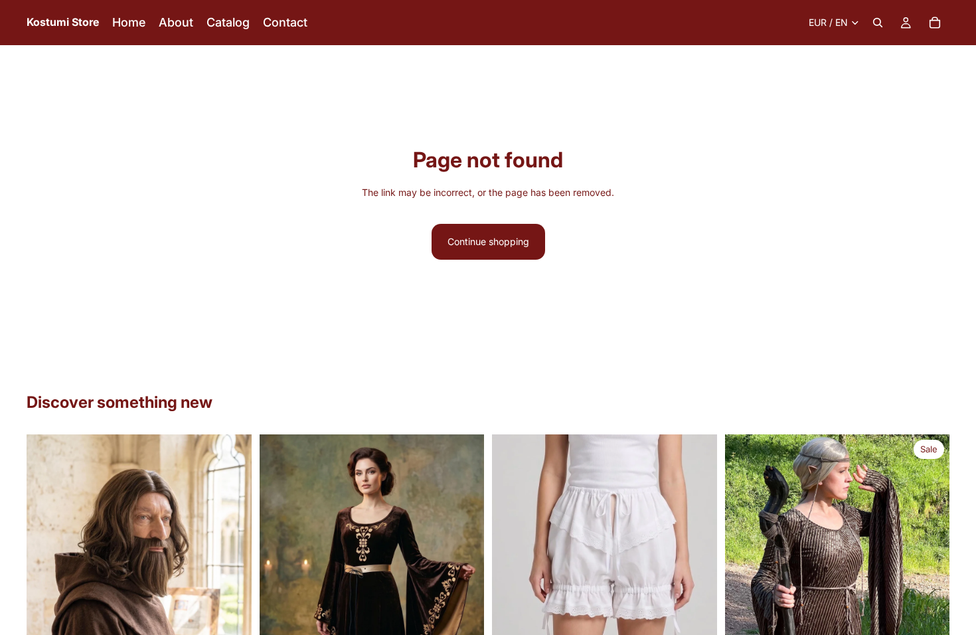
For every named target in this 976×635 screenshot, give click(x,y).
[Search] (877, 22)
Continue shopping (488, 241)
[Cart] (934, 22)
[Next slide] (232, 575)
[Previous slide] (46, 575)
